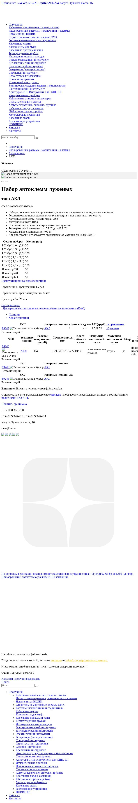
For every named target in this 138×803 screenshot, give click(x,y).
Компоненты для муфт (22, 46)
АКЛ (47, 328)
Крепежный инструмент (24, 82)
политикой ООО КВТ (14, 397)
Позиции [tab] (14, 314)
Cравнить (112, 328)
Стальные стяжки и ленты (25, 101)
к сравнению (115, 324)
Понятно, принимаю (14, 403)
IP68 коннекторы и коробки (26, 111)
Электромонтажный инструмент (29, 59)
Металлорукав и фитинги (24, 114)
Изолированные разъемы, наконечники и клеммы (39, 30)
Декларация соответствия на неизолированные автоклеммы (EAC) (43, 308)
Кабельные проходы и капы (26, 50)
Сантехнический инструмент (27, 88)
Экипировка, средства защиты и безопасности (37, 85)
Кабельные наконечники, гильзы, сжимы (34, 27)
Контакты (15, 130)
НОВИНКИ (16, 124)
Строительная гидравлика (25, 75)
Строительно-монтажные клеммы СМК (33, 37)
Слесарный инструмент (23, 72)
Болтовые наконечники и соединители (32, 40)
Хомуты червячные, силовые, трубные (32, 104)
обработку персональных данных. (87, 660)
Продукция (15, 24)
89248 (5, 328)
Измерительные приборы (24, 95)
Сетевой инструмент (21, 79)
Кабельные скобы (19, 117)
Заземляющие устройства (24, 121)
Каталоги (14, 127)
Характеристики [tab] (19, 317)
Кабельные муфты (20, 43)
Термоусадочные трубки (23, 53)
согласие (55, 394)
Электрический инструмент (26, 66)
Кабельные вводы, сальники (26, 108)
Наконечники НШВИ (22, 33)
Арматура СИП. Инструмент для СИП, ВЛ (35, 92)
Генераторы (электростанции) (27, 69)
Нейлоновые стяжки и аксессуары (30, 98)
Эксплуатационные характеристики (23, 280)
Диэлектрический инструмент (27, 62)
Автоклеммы (17, 153)
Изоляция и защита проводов (27, 56)
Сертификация (10, 305)
